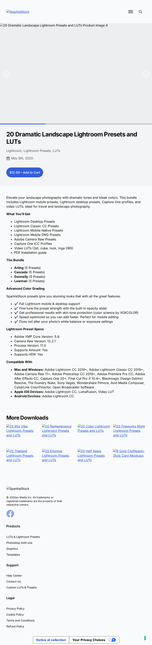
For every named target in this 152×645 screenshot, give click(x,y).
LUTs (56, 151)
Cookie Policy (15, 614)
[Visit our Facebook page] (10, 514)
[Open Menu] (130, 12)
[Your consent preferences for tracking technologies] (145, 638)
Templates (13, 554)
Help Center (14, 575)
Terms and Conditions (20, 620)
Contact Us (13, 581)
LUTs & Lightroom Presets (23, 536)
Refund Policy (15, 626)
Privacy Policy (15, 608)
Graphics (12, 548)
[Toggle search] (140, 12)
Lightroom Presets (37, 151)
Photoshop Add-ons (19, 542)
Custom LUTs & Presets (21, 587)
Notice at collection (51, 640)
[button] (6, 74)
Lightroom (14, 151)
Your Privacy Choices (88, 640)
